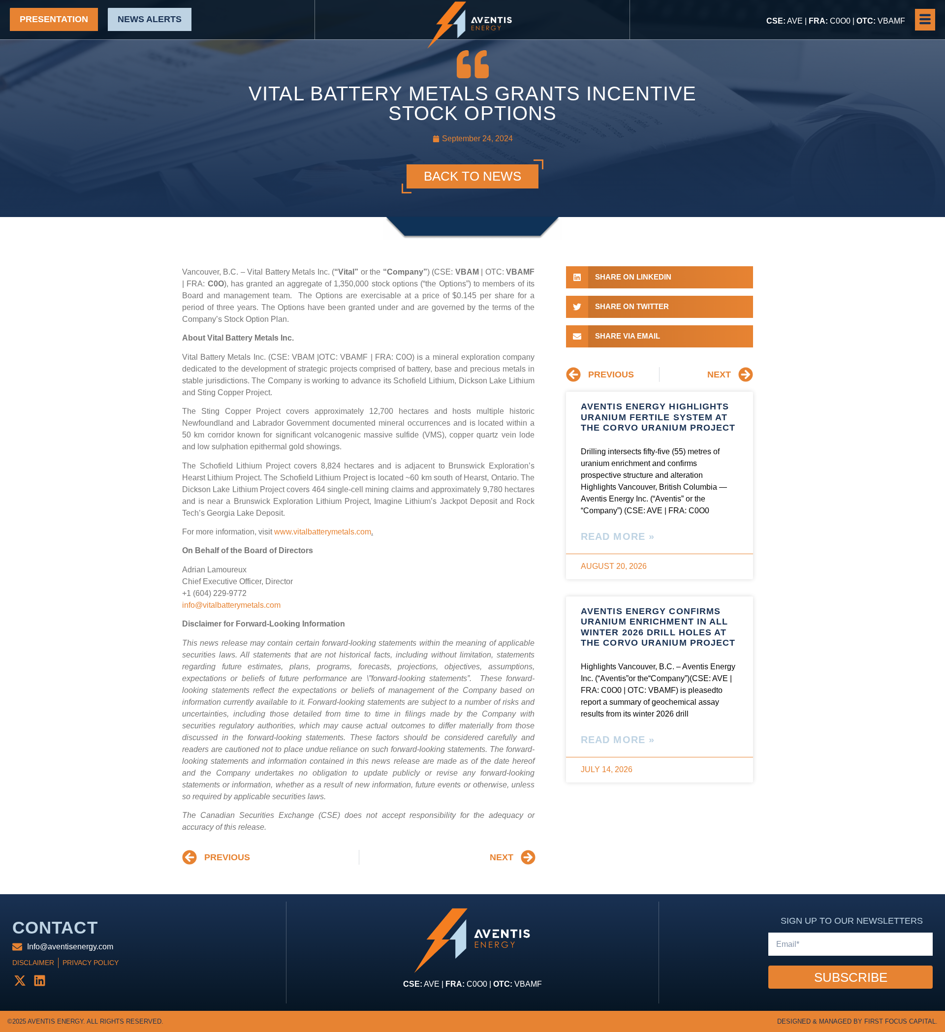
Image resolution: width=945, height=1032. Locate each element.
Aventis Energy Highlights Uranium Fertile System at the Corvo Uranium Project (658, 417)
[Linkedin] (39, 980)
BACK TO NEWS (472, 176)
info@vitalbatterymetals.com (231, 605)
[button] (925, 20)
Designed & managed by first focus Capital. (857, 1021)
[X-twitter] (19, 980)
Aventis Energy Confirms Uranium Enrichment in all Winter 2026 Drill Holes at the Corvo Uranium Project (658, 627)
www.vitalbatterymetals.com (322, 532)
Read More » (618, 536)
